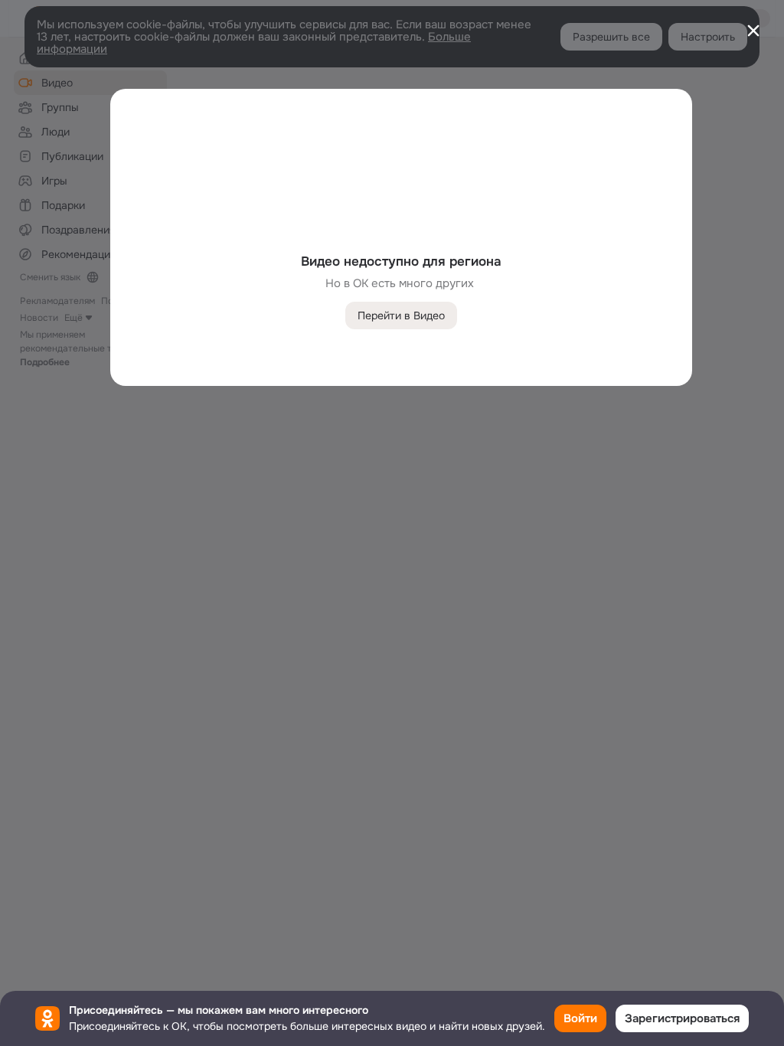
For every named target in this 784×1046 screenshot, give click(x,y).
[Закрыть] (753, 30)
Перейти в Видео (401, 315)
